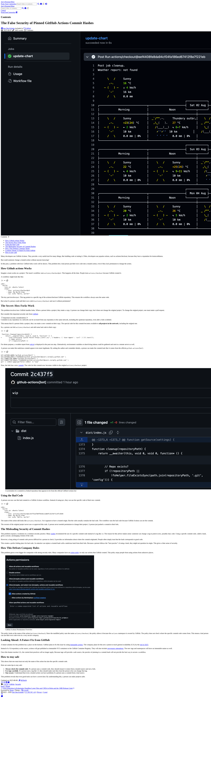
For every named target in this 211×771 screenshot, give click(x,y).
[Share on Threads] (4, 682)
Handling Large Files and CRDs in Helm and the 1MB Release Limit (49, 688)
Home (8, 686)
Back (3, 686)
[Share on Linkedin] (6, 682)
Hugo (12, 690)
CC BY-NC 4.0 (30, 692)
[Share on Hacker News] (8, 682)
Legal (45, 692)
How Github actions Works (14, 241)
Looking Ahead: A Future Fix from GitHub (20, 250)
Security (18, 684)
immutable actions (76, 645)
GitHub (28, 28)
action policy (74, 552)
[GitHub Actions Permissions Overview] (49, 628)
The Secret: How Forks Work (15, 242)
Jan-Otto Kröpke (9, 28)
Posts (3, 4)
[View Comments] (2, 696)
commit (21, 365)
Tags (7, 4)
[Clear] (41, 4)
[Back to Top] (2, 694)
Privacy (39, 692)
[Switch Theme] (46, 4)
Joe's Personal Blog (7, 2)
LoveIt (25, 690)
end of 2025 (144, 645)
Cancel (3, 10)
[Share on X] (2, 682)
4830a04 (24, 680)
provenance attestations (115, 648)
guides (53, 534)
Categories (12, 4)
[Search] (38, 4)
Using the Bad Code (12, 244)
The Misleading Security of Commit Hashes (20, 246)
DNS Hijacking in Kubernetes (13, 688)
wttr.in (32, 344)
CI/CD (6, 684)
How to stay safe (11, 252)
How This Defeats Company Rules (17, 248)
